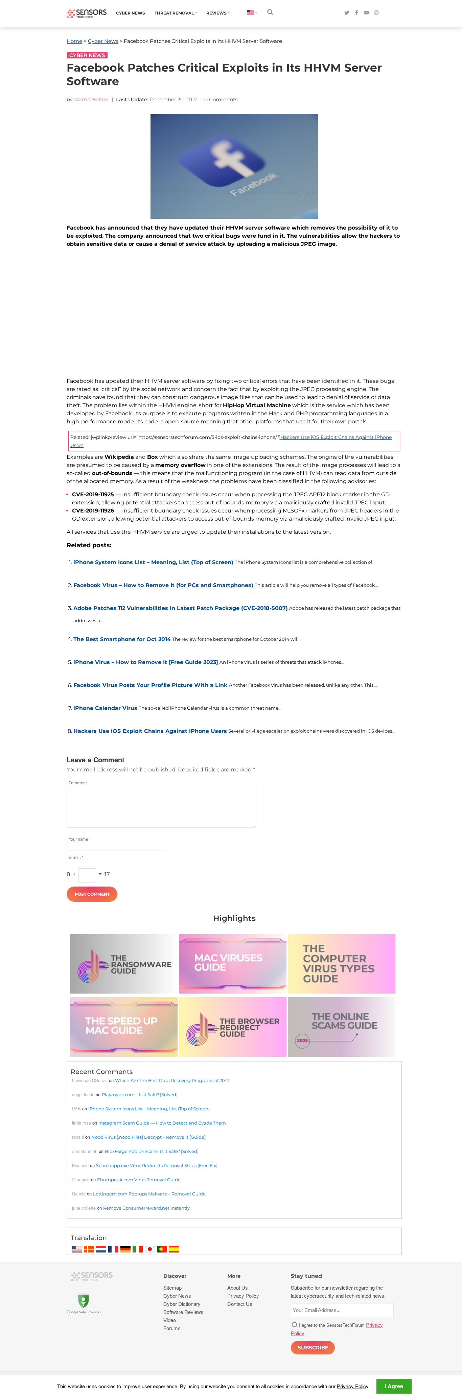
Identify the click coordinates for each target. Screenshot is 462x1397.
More (233, 1276)
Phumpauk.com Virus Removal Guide (139, 1179)
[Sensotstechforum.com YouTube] (366, 13)
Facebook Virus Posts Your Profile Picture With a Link (150, 685)
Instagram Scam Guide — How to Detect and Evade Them (162, 1123)
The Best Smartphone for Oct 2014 (122, 639)
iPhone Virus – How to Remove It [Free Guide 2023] (145, 662)
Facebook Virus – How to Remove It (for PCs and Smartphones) (163, 585)
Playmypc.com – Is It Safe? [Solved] (140, 1094)
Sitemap (172, 1287)
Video (169, 1319)
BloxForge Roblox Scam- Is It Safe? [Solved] (152, 1151)
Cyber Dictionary (182, 1303)
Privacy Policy (352, 1386)
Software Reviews (183, 1311)
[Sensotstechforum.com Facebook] (356, 13)
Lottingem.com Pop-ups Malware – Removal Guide (149, 1193)
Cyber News (130, 13)
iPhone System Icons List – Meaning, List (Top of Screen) (153, 562)
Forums (172, 1328)
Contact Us (239, 1303)
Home (74, 41)
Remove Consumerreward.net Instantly (146, 1208)
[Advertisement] (234, 316)
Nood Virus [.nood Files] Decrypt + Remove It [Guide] (148, 1137)
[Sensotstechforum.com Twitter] (346, 13)
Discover (174, 1276)
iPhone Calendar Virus (105, 708)
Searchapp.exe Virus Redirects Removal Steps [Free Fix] (156, 1165)
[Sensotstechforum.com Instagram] (376, 13)
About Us (237, 1287)
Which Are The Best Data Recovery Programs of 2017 (172, 1080)
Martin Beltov (91, 99)
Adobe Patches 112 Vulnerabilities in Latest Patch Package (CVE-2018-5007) (180, 608)
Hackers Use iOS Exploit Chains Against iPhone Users (150, 731)
